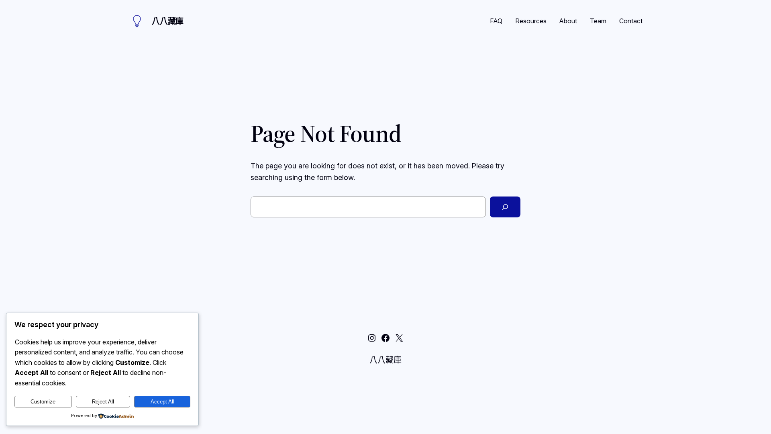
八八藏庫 (168, 21)
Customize (43, 402)
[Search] (505, 207)
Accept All (162, 402)
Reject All (103, 402)
